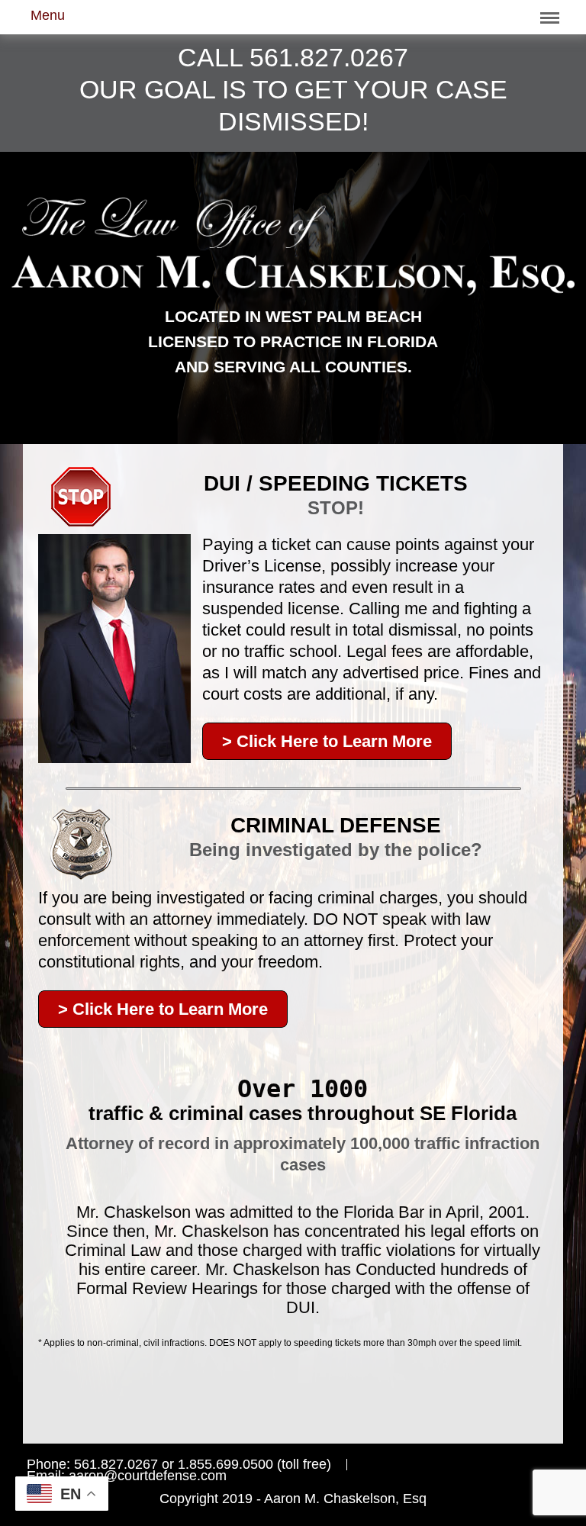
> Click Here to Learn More (327, 741)
